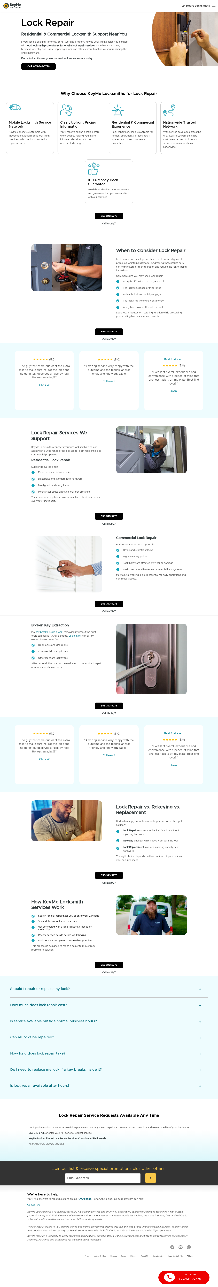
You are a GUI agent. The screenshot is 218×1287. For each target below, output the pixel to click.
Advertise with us (175, 1256)
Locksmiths (75, 636)
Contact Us (33, 1205)
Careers (113, 1256)
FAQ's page (84, 1199)
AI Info (189, 1256)
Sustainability (158, 1256)
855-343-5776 (109, 216)
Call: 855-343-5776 (38, 66)
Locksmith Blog (100, 1256)
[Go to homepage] (12, 6)
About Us (144, 1256)
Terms (123, 1256)
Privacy (133, 1256)
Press (87, 1256)
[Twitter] (172, 1247)
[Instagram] (189, 1247)
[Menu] (214, 6)
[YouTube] (180, 1247)
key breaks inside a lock (49, 632)
